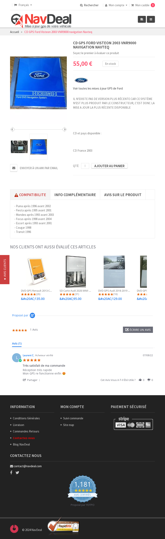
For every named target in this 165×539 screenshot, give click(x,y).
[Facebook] (11, 473)
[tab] (17, 344)
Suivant (64, 129)
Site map (68, 425)
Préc (12, 129)
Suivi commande (73, 418)
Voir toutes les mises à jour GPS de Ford (98, 88)
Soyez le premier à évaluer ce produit (96, 53)
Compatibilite (32, 194)
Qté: (76, 166)
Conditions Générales (26, 418)
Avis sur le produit (122, 194)
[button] (138, 330)
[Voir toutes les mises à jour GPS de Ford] (81, 80)
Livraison (18, 425)
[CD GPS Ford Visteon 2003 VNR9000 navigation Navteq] (19, 147)
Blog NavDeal (21, 444)
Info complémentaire (75, 194)
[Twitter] (17, 473)
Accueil (14, 32)
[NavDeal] (41, 21)
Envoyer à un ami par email (39, 168)
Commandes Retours (26, 431)
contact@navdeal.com (28, 466)
